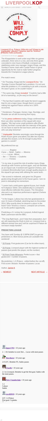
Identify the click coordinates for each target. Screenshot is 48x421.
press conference (14, 119)
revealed (24, 93)
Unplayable (7, 134)
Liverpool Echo (32, 82)
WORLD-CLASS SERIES (12, 7)
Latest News (26, 7)
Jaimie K (11, 268)
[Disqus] (24, 313)
